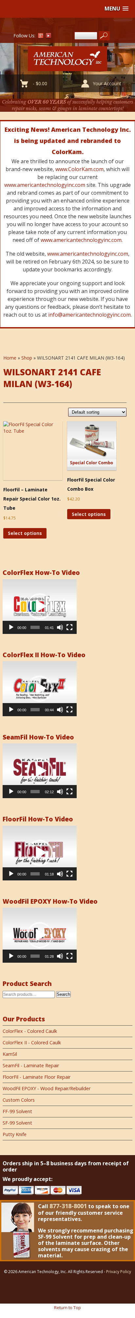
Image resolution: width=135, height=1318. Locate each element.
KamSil (10, 1054)
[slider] (35, 627)
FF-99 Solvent (17, 1111)
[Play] (11, 627)
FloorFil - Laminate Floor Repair (36, 1077)
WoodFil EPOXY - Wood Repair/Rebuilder (46, 1088)
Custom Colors (19, 1100)
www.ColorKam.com (79, 169)
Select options (25, 533)
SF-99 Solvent (17, 1123)
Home (9, 358)
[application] (40, 606)
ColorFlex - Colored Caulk (30, 1031)
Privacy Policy (118, 1271)
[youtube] (49, 37)
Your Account (107, 83)
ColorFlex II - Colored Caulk (32, 1042)
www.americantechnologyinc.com (44, 184)
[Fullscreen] (69, 627)
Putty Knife (15, 1134)
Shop (26, 358)
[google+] (41, 37)
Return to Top (67, 1307)
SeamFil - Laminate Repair (31, 1065)
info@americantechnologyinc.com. (90, 314)
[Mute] (60, 627)
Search (63, 994)
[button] (116, 8)
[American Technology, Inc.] (67, 67)
